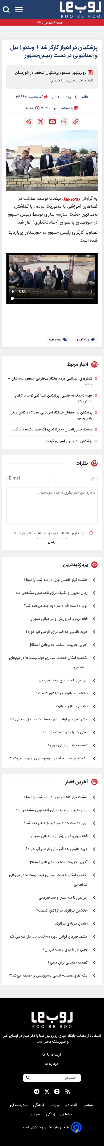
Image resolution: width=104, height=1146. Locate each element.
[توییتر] (41, 121)
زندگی (51, 1114)
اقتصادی (71, 1105)
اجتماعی (66, 1114)
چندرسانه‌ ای (19, 1105)
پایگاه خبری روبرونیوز (60, 1036)
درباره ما (52, 1063)
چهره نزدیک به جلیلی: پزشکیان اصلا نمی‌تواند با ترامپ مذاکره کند (53, 398)
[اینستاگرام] (57, 1091)
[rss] (67, 1091)
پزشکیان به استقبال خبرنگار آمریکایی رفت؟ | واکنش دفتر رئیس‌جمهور (51, 415)
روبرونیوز (71, 199)
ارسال (52, 542)
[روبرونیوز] (80, 9)
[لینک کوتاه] (76, 121)
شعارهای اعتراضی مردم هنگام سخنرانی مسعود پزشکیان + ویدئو (50, 381)
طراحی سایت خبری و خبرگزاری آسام (46, 1127)
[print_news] (64, 121)
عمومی (36, 1114)
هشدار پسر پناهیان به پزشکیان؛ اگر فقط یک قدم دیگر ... (51, 430)
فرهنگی (39, 1105)
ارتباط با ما (52, 1054)
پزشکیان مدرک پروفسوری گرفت (69, 441)
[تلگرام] (28, 121)
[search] (6, 10)
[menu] (18, 9)
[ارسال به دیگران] (52, 121)
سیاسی (88, 1105)
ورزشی (55, 1105)
